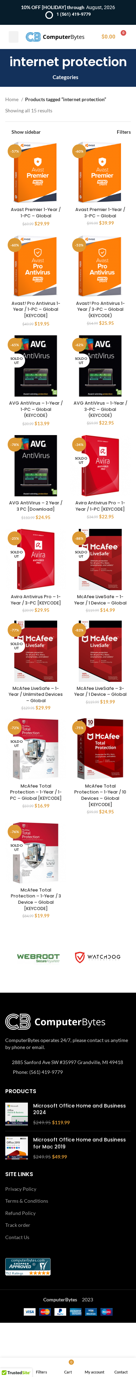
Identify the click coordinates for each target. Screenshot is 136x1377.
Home (12, 99)
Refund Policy (20, 1213)
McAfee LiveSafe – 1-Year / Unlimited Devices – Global (36, 694)
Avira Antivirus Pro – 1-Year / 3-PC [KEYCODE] (36, 600)
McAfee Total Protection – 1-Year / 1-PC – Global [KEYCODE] (36, 792)
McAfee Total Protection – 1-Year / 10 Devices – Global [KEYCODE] (100, 795)
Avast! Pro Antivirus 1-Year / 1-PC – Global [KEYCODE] (36, 309)
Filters (124, 131)
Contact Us (17, 1237)
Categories (65, 77)
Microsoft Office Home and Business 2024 (79, 1109)
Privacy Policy (20, 1189)
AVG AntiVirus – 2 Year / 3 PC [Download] (35, 506)
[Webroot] (38, 957)
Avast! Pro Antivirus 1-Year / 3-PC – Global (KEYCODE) (100, 309)
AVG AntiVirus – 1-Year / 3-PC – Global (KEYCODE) (100, 409)
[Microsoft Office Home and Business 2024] (16, 1114)
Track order (17, 1225)
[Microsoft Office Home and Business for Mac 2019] (16, 1148)
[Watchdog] (97, 957)
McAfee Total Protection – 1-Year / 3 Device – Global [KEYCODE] (36, 899)
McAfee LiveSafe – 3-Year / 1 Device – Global (100, 691)
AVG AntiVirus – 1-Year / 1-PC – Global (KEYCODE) (36, 409)
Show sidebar (26, 131)
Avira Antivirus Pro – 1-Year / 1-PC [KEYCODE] (100, 506)
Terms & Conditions (26, 1201)
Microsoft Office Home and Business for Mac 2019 (79, 1143)
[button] (13, 37)
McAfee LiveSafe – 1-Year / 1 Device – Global (100, 600)
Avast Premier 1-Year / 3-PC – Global (100, 213)
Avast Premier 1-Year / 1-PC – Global (36, 213)
